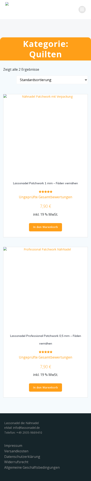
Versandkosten (16, 451)
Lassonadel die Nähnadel (21, 423)
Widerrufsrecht (16, 462)
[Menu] (82, 9)
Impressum (13, 445)
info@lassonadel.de (26, 428)
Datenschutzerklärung (22, 456)
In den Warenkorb (45, 227)
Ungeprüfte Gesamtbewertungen (45, 197)
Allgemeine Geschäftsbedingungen (32, 467)
